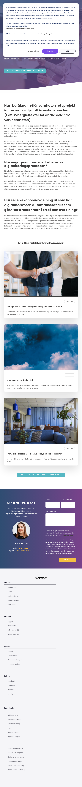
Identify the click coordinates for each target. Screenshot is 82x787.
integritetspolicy (47, 34)
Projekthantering (14, 724)
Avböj (67, 51)
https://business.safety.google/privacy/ (20, 28)
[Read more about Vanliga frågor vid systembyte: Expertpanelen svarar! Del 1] (41, 274)
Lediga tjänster (13, 596)
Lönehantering (13, 732)
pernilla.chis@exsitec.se (24, 551)
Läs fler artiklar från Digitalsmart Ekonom (41, 475)
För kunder (11, 605)
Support (11, 621)
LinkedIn (11, 690)
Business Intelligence (15, 748)
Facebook (11, 681)
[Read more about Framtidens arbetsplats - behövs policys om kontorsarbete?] (41, 421)
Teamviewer (12, 656)
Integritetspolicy (67, 535)
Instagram (11, 685)
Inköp (10, 728)
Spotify (10, 694)
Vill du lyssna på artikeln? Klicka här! (25, 71)
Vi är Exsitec (12, 587)
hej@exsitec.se (13, 634)
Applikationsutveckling (16, 765)
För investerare (13, 600)
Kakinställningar (33, 51)
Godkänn (50, 51)
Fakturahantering (14, 719)
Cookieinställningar (15, 660)
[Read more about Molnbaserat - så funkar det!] (41, 347)
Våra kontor (12, 626)
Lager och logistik (14, 736)
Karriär (10, 592)
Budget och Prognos (15, 753)
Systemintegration (15, 761)
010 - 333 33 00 (13, 630)
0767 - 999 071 (24, 548)
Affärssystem (13, 715)
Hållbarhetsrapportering (16, 757)
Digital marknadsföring (16, 770)
